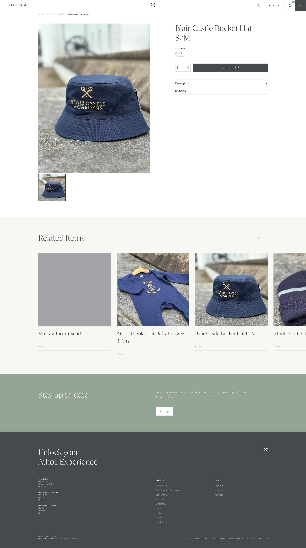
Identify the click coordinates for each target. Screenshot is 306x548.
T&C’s (188, 539)
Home (40, 14)
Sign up (164, 411)
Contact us (161, 522)
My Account (250, 539)
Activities (160, 499)
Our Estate (161, 485)
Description (182, 83)
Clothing (60, 14)
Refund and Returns (217, 539)
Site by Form (263, 539)
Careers (160, 517)
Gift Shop (50, 14)
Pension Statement (235, 539)
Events (159, 508)
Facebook (219, 485)
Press (158, 512)
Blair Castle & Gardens (167, 490)
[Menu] (300, 5)
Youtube (218, 494)
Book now (274, 5)
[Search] (258, 5)
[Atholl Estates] (153, 5)
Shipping (180, 90)
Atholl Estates (19, 5)
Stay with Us (162, 494)
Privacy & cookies (200, 539)
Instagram (219, 490)
